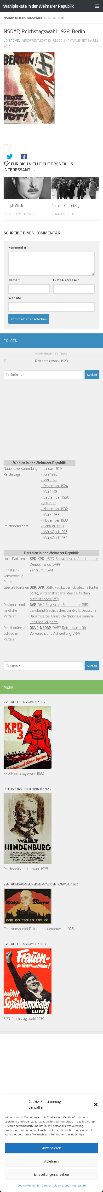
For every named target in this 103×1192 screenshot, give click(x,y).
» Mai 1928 (49, 491)
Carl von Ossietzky (65, 205)
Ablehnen (51, 1161)
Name (14, 279)
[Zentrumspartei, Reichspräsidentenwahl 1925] (28, 923)
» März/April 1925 (54, 532)
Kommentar (18, 247)
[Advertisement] (39, 419)
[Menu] (97, 6)
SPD (33, 558)
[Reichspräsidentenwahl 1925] (28, 863)
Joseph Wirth (13, 205)
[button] (95, 1104)
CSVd (49, 570)
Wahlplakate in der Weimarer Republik (38, 5)
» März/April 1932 (54, 537)
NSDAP (45, 627)
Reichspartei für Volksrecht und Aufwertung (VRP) (58, 630)
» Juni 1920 (49, 474)
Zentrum (36, 570)
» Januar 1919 (51, 468)
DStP (49, 587)
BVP (33, 604)
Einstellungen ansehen (51, 1174)
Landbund (37, 610)
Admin (15, 40)
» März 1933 (50, 514)
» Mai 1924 (49, 480)
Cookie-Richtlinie (28, 1185)
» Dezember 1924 (54, 485)
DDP (33, 587)
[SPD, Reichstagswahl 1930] (28, 1013)
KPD (41, 558)
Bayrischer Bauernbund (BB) (67, 604)
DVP (41, 587)
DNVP (34, 627)
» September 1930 (55, 497)
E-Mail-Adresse (66, 279)
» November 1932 (54, 509)
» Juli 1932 (48, 503)
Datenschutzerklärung (55, 1185)
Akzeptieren (51, 1148)
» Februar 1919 (52, 526)
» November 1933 (54, 520)
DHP (41, 604)
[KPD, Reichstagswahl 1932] (28, 767)
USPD (50, 558)
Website (14, 297)
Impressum (79, 1185)
